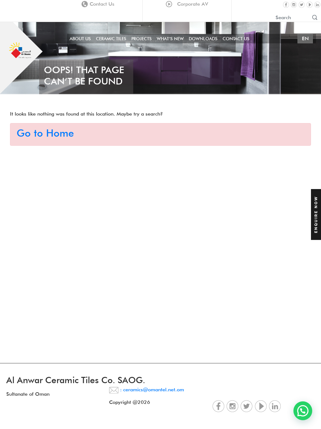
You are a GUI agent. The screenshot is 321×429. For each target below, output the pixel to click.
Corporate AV (191, 4)
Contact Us (102, 4)
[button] (302, 410)
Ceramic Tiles (111, 38)
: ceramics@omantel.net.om (151, 390)
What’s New (170, 38)
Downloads (203, 38)
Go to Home (45, 133)
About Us (80, 38)
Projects (141, 38)
